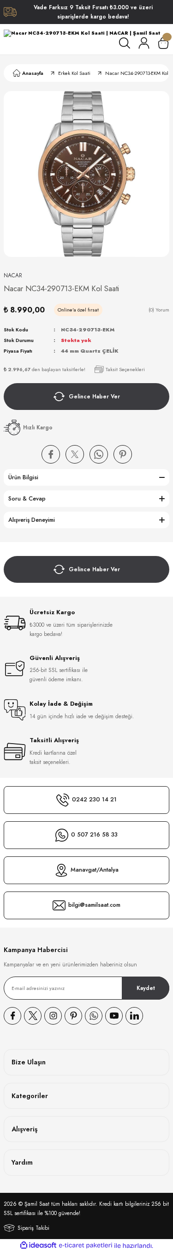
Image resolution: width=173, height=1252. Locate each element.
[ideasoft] (38, 1245)
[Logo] (82, 33)
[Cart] (163, 43)
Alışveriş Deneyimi (31, 519)
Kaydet (146, 988)
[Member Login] (144, 43)
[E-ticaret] (86, 1245)
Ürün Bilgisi (23, 477)
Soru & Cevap (27, 498)
